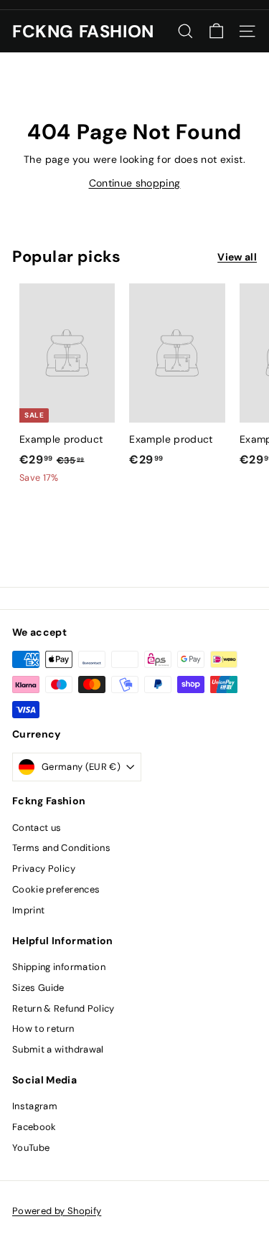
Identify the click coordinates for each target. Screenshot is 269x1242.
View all (237, 256)
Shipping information (58, 967)
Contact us (37, 828)
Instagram (34, 1106)
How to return (43, 1028)
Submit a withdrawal (58, 1049)
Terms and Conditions (61, 848)
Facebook (34, 1127)
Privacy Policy (43, 868)
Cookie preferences (56, 889)
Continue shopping (135, 183)
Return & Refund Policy (63, 1008)
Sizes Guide (38, 988)
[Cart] (216, 31)
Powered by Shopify (56, 1211)
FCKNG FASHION (83, 31)
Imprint (28, 910)
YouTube (30, 1148)
